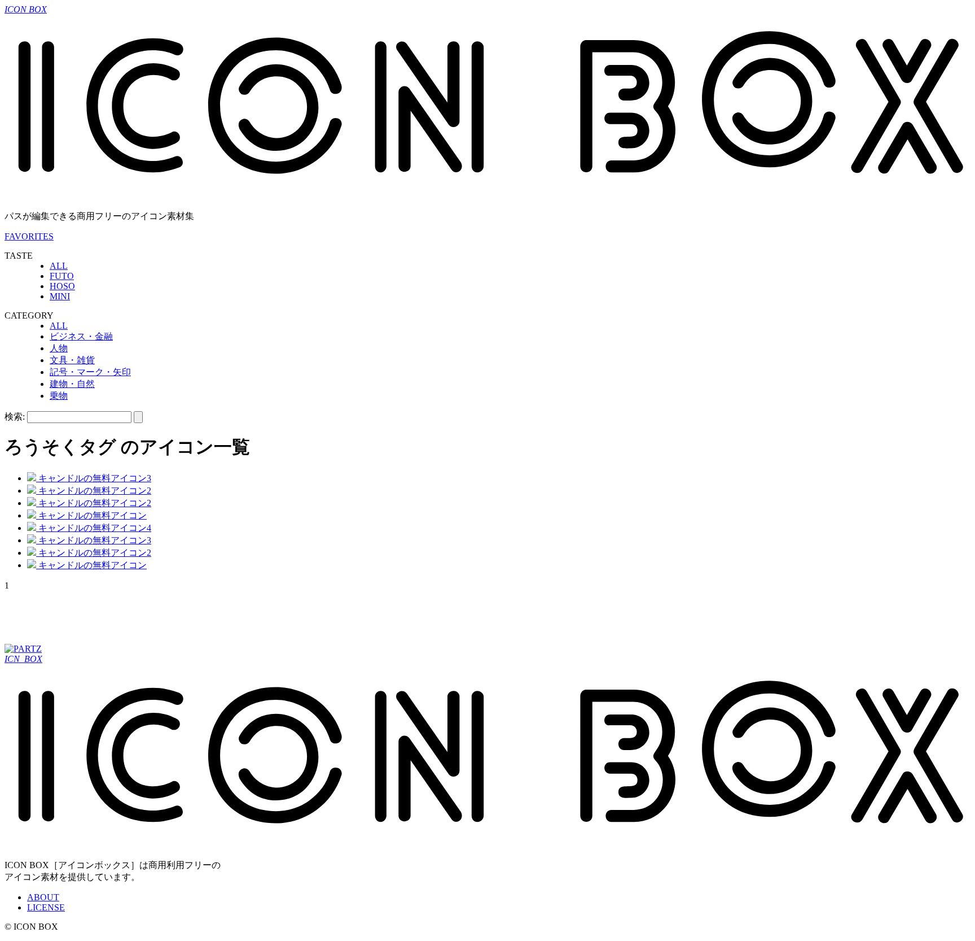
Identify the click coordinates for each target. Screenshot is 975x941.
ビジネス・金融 (81, 336)
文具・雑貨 (72, 360)
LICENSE (46, 907)
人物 (59, 348)
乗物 (59, 395)
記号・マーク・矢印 (90, 372)
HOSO (62, 286)
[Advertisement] (210, 616)
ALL (59, 266)
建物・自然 (72, 384)
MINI (60, 296)
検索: (15, 416)
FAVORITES (29, 236)
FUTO (62, 276)
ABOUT (43, 897)
